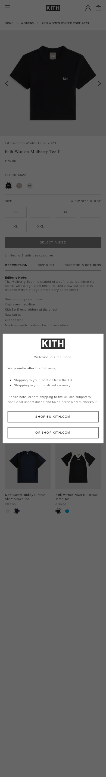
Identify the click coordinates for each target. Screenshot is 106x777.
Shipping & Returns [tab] (83, 265)
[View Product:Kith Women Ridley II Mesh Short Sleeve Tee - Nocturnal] (17, 511)
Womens (27, 23)
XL (16, 226)
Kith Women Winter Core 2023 (65, 23)
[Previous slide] (6, 83)
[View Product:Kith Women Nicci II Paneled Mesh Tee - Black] (58, 511)
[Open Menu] (7, 8)
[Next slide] (99, 83)
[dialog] (53, 388)
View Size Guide (86, 201)
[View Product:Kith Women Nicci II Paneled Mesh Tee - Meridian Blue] (67, 511)
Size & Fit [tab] (46, 265)
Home (9, 23)
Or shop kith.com (52, 432)
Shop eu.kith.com (52, 416)
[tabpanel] (53, 312)
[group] (53, 83)
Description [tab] (16, 265)
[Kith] (53, 8)
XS (16, 212)
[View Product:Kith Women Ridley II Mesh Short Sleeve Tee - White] (8, 511)
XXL (40, 226)
